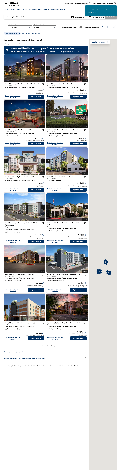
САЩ (18, 9)
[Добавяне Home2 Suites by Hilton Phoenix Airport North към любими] (42, 275)
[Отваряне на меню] (6, 3)
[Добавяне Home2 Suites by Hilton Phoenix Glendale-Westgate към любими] (42, 84)
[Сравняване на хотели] (81, 27)
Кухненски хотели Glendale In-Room (54, 9)
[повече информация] (43, 90)
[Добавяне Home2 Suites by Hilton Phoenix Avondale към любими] (42, 130)
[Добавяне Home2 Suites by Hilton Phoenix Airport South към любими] (42, 323)
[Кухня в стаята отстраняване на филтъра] (19, 33)
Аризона (24, 9)
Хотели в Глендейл (35, 9)
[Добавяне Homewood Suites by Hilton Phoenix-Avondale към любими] (42, 177)
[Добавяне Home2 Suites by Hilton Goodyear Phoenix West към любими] (42, 223)
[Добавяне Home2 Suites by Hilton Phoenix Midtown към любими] (85, 84)
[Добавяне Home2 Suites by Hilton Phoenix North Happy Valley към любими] (85, 275)
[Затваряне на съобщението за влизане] (115, 6)
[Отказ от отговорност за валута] (45, 24)
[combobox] (37, 16)
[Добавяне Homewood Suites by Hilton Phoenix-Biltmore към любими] (85, 130)
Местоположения (9, 9)
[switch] (82, 27)
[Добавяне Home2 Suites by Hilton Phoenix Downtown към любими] (85, 177)
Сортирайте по (12, 24)
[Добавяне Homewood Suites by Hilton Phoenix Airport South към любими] (85, 323)
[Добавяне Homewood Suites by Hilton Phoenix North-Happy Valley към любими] (85, 223)
